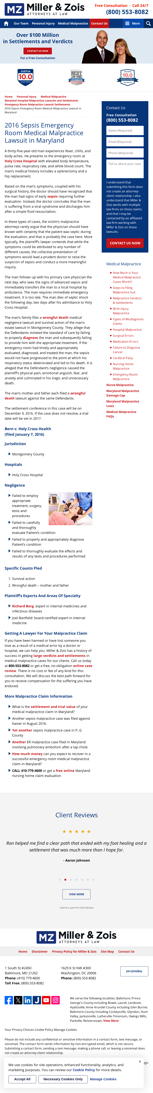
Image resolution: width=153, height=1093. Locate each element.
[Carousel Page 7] (93, 880)
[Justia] (37, 1000)
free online (65, 770)
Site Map (107, 951)
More (136, 23)
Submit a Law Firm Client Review (76, 907)
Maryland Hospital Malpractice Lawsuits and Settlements (41, 100)
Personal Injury (43, 23)
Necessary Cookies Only (63, 1079)
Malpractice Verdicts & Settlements (127, 300)
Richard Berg (23, 606)
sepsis (52, 196)
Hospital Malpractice (127, 330)
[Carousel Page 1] (60, 880)
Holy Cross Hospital (21, 161)
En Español (134, 971)
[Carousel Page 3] (71, 880)
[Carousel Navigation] (76, 879)
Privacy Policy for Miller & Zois (74, 951)
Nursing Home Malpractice (123, 366)
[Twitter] (18, 1000)
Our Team (21, 23)
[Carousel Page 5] (82, 880)
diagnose (30, 337)
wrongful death (55, 317)
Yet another (22, 730)
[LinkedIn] (27, 1000)
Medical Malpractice (45, 9)
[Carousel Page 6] (87, 880)
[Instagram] (55, 1000)
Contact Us (99, 23)
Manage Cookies (65, 1030)
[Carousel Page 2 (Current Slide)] (65, 880)
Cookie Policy (44, 1030)
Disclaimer (40, 951)
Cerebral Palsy (123, 358)
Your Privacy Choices (19, 1030)
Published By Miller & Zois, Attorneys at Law (121, 9)
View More (76, 894)
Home (6, 23)
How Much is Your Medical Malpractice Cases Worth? (127, 277)
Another (19, 742)
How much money (27, 753)
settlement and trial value (53, 706)
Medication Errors (125, 341)
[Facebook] (9, 1000)
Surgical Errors (123, 335)
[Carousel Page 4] (76, 880)
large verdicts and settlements (59, 655)
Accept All (22, 1079)
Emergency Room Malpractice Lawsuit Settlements (37, 104)
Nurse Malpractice (120, 385)
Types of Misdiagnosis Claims (128, 321)
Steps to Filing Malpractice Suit (124, 290)
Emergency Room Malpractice (125, 376)
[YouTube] (46, 1000)
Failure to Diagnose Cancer (126, 349)
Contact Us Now (37, 51)
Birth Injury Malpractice (121, 311)
